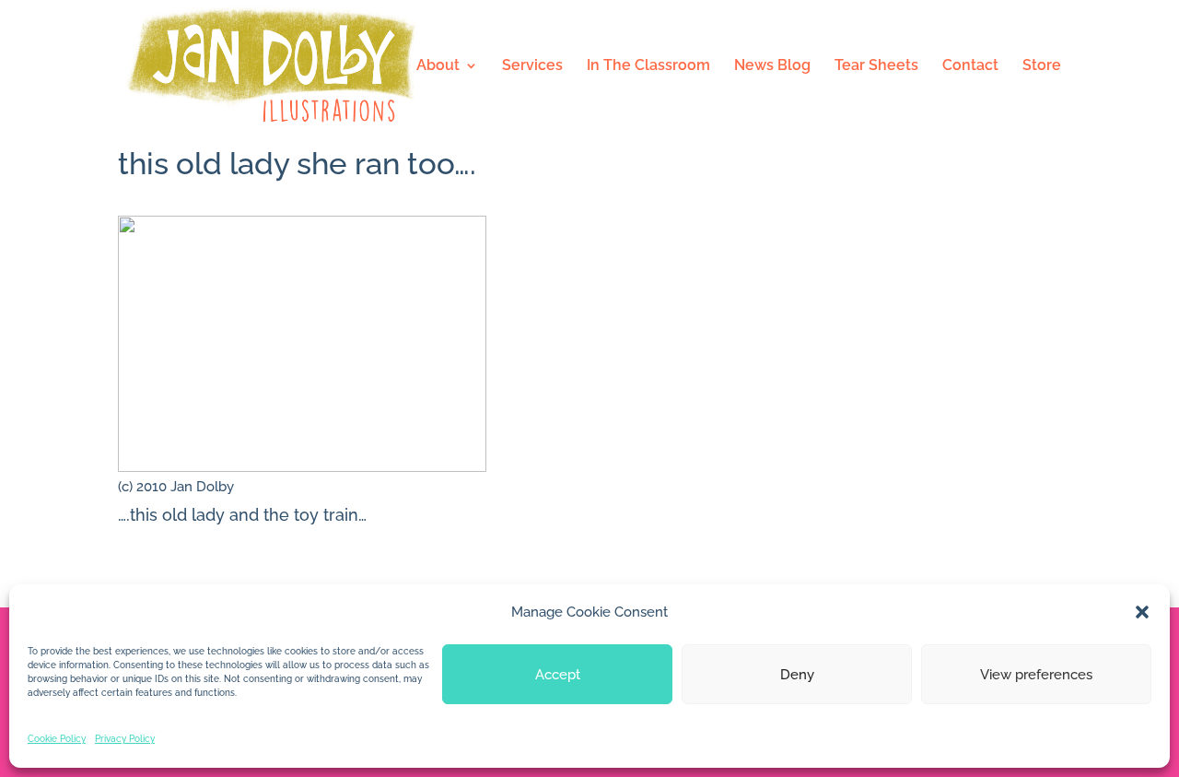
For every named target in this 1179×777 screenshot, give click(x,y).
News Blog (772, 66)
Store (1041, 66)
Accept (557, 674)
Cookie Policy (57, 739)
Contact (970, 66)
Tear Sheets (876, 66)
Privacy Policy (125, 739)
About (438, 66)
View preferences (1036, 674)
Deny (797, 674)
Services (532, 66)
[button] (1142, 612)
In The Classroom (648, 66)
